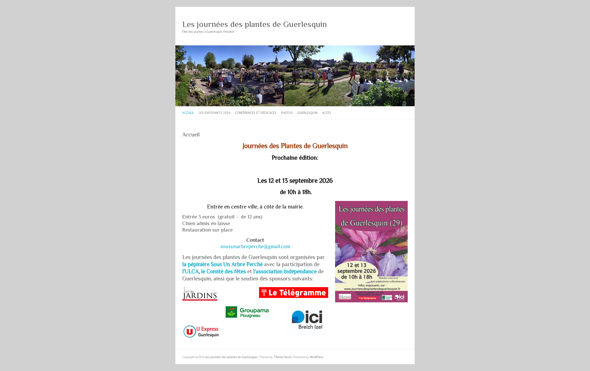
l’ (183, 271)
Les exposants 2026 (214, 113)
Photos (287, 113)
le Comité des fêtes (223, 271)
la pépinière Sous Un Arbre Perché (222, 264)
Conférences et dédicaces (255, 113)
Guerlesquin (308, 113)
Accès (326, 113)
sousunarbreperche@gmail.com (255, 246)
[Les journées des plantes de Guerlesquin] (295, 48)
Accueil (188, 113)
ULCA (192, 271)
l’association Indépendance (285, 271)
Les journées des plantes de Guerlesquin (254, 24)
